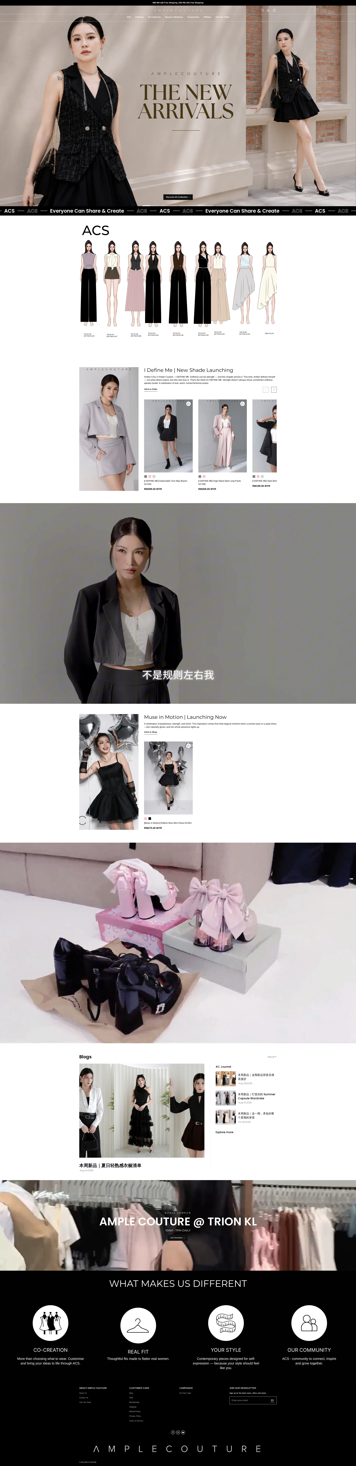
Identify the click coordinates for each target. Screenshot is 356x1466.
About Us (83, 1393)
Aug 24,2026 (86, 1170)
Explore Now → (178, 197)
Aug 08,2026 (245, 1083)
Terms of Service (136, 1421)
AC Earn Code (185, 1393)
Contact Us (83, 1398)
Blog (131, 1393)
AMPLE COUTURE (90, 1462)
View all (271, 1057)
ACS (129, 17)
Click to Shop (150, 732)
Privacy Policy (135, 1416)
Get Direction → (177, 1238)
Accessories (193, 17)
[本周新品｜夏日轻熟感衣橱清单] (141, 1111)
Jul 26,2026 (244, 1122)
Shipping (132, 1407)
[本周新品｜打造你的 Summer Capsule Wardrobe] (226, 1098)
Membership (134, 1402)
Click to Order (150, 389)
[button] (262, 10)
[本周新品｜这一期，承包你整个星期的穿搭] (226, 1117)
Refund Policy (135, 1411)
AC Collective (154, 17)
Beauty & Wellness (174, 17)
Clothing (139, 17)
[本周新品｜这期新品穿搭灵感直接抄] (226, 1078)
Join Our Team (222, 17)
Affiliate (207, 17)
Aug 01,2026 (245, 1102)
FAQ (131, 1398)
